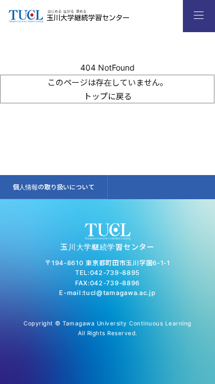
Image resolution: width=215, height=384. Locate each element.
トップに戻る (108, 96)
